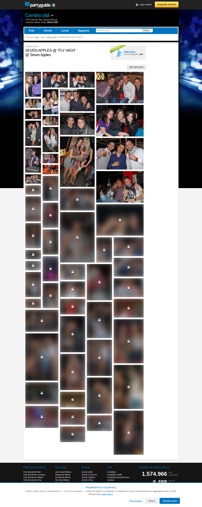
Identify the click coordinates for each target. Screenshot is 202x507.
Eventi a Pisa (87, 480)
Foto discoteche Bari (32, 472)
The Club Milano (62, 480)
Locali (64, 30)
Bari (40, 19)
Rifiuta (151, 501)
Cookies (110, 480)
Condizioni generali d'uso (118, 477)
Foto (31, 30)
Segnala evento (166, 4)
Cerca (146, 30)
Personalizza (135, 501)
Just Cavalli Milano (63, 472)
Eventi (48, 30)
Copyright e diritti (114, 475)
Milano (37, 22)
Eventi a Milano (88, 477)
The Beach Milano (63, 477)
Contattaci (111, 472)
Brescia (54, 19)
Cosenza (29, 22)
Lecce (43, 22)
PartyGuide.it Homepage (40, 5)
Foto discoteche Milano (33, 477)
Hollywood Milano (63, 475)
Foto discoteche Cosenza (34, 475)
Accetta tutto (170, 501)
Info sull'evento (136, 67)
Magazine (83, 30)
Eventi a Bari (87, 472)
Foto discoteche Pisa (32, 480)
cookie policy (107, 494)
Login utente (145, 4)
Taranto (46, 19)
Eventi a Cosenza (89, 475)
